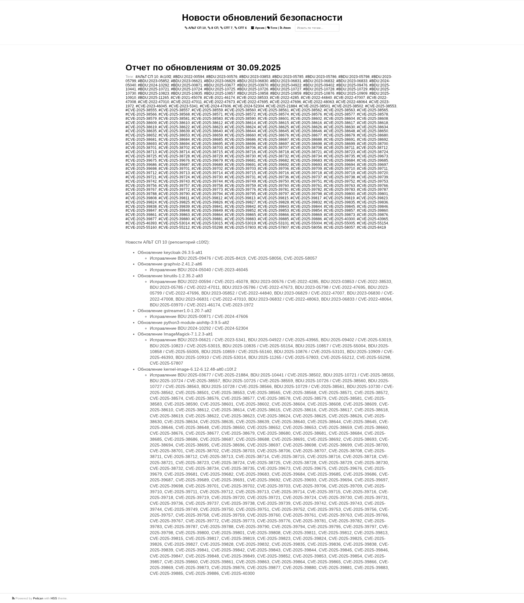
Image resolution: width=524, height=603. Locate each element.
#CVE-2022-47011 (186, 102)
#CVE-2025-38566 (141, 114)
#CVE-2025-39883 (240, 219)
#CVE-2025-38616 (306, 123)
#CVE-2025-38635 (141, 131)
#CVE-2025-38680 (372, 135)
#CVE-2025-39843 (273, 206)
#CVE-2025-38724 (372, 152)
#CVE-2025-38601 (273, 118)
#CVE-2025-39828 (273, 202)
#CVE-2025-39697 (372, 165)
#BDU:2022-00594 (188, 77)
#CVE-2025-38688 (306, 139)
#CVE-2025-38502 (347, 106)
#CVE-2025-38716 (240, 152)
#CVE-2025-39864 (207, 215)
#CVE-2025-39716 (273, 173)
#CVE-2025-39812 (207, 198)
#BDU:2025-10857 (219, 93)
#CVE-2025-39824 (141, 202)
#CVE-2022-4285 (284, 98)
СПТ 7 (228, 27)
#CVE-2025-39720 (372, 173)
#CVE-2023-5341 (183, 106)
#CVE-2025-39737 (306, 177)
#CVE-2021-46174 (219, 98)
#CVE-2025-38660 (240, 135)
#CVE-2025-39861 (141, 215)
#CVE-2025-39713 (174, 173)
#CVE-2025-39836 (372, 202)
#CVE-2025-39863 (174, 215)
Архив (259, 27)
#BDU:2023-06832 (318, 81)
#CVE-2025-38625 (273, 127)
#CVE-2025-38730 (240, 156)
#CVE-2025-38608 (372, 118)
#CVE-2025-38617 (339, 123)
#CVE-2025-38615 (273, 123)
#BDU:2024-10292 (153, 85)
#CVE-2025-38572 (240, 114)
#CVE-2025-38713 (141, 152)
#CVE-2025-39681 (240, 160)
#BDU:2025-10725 (219, 89)
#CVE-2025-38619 (141, 127)
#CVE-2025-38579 (141, 118)
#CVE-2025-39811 (174, 198)
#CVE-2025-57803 (240, 227)
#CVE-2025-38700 (372, 144)
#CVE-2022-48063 (318, 102)
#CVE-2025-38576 (306, 114)
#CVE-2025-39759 (240, 186)
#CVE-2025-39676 (174, 160)
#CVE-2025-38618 (372, 123)
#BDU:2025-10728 (318, 89)
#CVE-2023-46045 (151, 106)
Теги (273, 27)
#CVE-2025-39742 (141, 181)
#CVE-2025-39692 (273, 165)
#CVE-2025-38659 (207, 135)
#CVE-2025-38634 (372, 127)
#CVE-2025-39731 (240, 177)
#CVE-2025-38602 (306, 118)
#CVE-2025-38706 (240, 148)
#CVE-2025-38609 (141, 123)
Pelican (38, 598)
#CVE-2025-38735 (339, 156)
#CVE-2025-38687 (273, 139)
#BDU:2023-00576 (221, 77)
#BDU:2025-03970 (252, 85)
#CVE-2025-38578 (372, 114)
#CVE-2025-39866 (273, 215)
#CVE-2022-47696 (285, 102)
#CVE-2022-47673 (219, 102)
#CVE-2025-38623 (207, 127)
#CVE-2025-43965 (372, 219)
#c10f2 (165, 77)
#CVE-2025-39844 (306, 206)
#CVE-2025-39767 (141, 189)
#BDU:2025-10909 (352, 93)
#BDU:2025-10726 (252, 89)
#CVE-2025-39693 (306, 165)
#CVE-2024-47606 (215, 106)
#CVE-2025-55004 (306, 223)
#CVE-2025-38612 (207, 123)
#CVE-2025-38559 (207, 110)
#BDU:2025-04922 (285, 85)
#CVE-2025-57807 (273, 227)
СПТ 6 (242, 27)
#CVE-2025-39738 (339, 177)
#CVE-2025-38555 (141, 110)
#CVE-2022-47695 (252, 102)
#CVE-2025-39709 (306, 169)
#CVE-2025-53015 (207, 223)
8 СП (214, 27)
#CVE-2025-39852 (240, 210)
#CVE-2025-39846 (372, 206)
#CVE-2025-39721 (141, 177)
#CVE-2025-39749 (240, 181)
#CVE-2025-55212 (174, 227)
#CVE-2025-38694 (174, 144)
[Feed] (13, 598)
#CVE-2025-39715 (240, 173)
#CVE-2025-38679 (339, 135)
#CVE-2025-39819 (339, 198)
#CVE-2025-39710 (339, 169)
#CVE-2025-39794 (207, 194)
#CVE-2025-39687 (174, 165)
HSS (54, 598)
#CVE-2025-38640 (207, 131)
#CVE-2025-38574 (273, 114)
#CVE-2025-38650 (372, 131)
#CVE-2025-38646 (306, 131)
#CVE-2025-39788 (141, 194)
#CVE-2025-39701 (174, 169)
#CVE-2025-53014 (174, 223)
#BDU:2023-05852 (153, 81)
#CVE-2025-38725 (141, 156)
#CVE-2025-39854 (306, 210)
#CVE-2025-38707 (273, 148)
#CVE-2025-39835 (339, 202)
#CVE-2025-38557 (174, 110)
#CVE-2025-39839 (174, 206)
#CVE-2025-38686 (240, 139)
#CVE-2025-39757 (174, 186)
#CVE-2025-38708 (306, 148)
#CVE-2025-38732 (273, 156)
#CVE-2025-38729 (207, 156)
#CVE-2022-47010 (153, 102)
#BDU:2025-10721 (153, 89)
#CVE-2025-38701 (141, 148)
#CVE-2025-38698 (306, 144)
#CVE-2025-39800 (339, 194)
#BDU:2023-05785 (288, 77)
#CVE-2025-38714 (174, 152)
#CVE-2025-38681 (141, 139)
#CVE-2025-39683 (306, 160)
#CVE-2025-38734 (306, 156)
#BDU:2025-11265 (153, 98)
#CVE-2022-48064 (351, 102)
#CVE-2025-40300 (339, 219)
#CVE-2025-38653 (174, 135)
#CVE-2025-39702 (207, 169)
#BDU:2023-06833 (352, 81)
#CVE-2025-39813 (240, 198)
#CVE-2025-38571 (207, 114)
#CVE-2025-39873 (339, 215)
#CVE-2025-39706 (273, 169)
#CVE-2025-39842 (240, 206)
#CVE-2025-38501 (314, 106)
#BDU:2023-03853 (254, 77)
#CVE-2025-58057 (339, 227)
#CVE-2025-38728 (174, 156)
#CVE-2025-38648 (339, 131)
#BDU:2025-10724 (186, 89)
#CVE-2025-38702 (174, 148)
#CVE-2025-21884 (281, 106)
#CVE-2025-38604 (339, 118)
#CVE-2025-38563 (339, 110)
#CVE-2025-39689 (207, 165)
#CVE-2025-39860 (372, 210)
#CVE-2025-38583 (207, 118)
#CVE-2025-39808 (141, 198)
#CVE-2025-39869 (306, 215)
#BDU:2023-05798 (354, 77)
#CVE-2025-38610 (174, 123)
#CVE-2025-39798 (306, 194)
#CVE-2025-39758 (207, 186)
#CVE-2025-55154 (372, 223)
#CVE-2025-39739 (372, 177)
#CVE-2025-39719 (339, 173)
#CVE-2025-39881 (207, 219)
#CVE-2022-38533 (252, 98)
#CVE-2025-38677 (306, 135)
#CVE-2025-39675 (141, 160)
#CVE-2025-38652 (141, 135)
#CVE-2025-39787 (372, 189)
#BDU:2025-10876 (318, 93)
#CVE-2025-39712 (141, 173)
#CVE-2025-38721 (306, 152)
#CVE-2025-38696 (240, 144)
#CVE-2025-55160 (141, 227)
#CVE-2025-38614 (240, 123)
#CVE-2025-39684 (339, 160)
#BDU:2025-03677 (219, 85)
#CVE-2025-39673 (372, 156)
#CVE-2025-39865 (240, 215)
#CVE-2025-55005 (339, 223)
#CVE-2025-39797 (273, 194)
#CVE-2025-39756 (141, 186)
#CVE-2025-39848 (174, 210)
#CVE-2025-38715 (207, 152)
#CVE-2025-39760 (273, 186)
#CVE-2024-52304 (248, 106)
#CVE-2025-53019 (240, 223)
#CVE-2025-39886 (306, 219)
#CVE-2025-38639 (174, 131)
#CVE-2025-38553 (380, 106)
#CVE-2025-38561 (273, 110)
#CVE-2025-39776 (240, 189)
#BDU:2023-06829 (219, 81)
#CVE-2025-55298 (207, 227)
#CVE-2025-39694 (339, 165)
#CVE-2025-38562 (306, 110)
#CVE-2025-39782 (306, 189)
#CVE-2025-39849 (207, 210)
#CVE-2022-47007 (349, 98)
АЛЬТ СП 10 (196, 27)
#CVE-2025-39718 (306, 173)
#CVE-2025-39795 (240, 194)
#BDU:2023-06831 (285, 81)
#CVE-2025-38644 (240, 131)
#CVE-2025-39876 (372, 215)
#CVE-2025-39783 (339, 189)
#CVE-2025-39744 (207, 181)
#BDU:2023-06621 (186, 81)
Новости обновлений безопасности (262, 17)
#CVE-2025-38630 (339, 127)
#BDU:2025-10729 (352, 89)
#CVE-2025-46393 (141, 223)
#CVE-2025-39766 (372, 186)
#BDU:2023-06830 (252, 81)
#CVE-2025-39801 (372, 194)
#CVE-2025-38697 (273, 144)
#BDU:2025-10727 (285, 89)
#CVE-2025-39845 (339, 206)
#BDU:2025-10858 (252, 93)
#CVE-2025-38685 (207, 139)
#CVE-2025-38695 (207, 144)
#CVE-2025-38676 (273, 135)
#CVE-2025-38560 (240, 110)
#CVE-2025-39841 (207, 206)
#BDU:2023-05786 (321, 77)
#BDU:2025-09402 (318, 85)
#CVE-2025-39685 (372, 160)
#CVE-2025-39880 (174, 219)
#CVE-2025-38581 (174, 118)
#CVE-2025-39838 (141, 206)
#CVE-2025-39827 (240, 202)
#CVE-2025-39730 (207, 177)
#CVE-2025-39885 (273, 219)
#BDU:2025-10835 (186, 93)
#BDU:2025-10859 (285, 93)
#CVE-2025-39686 (141, 165)
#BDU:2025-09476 (352, 85)
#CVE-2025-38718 (273, 152)
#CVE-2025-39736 (273, 177)
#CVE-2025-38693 (141, 144)
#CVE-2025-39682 (273, 160)
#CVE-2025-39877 (141, 219)
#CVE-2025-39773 (207, 189)
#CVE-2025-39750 (273, 181)
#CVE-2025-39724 (174, 177)
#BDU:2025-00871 (186, 85)
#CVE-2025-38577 (339, 114)
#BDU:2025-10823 (153, 93)
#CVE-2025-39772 (174, 189)
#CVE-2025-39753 (372, 181)
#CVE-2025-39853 (273, 210)
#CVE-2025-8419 (371, 227)
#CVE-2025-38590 (240, 118)
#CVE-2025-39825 (174, 202)
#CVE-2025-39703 (240, 169)
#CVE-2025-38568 (174, 114)
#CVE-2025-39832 (306, 202)
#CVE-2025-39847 (141, 210)
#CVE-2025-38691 (339, 139)
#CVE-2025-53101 (273, 223)
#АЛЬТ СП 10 (147, 77)
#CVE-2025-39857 (339, 210)
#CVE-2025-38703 (207, 148)
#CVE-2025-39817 (306, 198)
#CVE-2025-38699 (339, 144)
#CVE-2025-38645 (273, 131)
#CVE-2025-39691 (240, 165)
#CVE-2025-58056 (306, 227)
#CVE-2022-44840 (316, 98)
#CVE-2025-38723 (339, 152)
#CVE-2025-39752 (339, 181)
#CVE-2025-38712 (372, 148)
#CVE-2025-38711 (339, 148)
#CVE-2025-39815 (273, 198)
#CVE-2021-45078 (186, 98)
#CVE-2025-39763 (339, 186)
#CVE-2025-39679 (207, 160)
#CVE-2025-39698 (141, 169)
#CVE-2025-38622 (174, 127)
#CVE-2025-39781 (273, 189)
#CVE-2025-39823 (372, 198)
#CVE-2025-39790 (174, 194)
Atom (286, 27)
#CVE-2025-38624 (240, 127)
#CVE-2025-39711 (372, 169)
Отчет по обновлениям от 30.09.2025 (203, 67)
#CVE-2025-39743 (174, 181)
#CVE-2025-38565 (372, 110)
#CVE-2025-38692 (372, 139)
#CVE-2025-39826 (207, 202)
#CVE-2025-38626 (306, 127)
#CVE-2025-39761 (306, 186)
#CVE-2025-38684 (174, 139)
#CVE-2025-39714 (207, 173)
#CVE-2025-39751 (306, 181)
